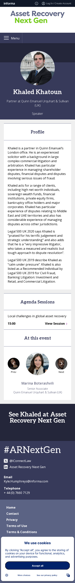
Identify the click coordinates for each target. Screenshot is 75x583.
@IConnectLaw (20, 461)
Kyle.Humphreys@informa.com (26, 481)
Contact (12, 513)
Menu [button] (15, 38)
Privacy (12, 520)
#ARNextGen (32, 450)
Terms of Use (16, 526)
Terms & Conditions (21, 532)
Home (11, 507)
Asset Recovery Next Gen (28, 467)
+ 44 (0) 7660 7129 (17, 493)
